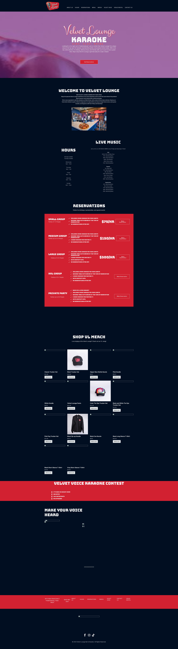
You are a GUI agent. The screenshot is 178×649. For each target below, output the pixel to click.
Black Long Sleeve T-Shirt (121, 436)
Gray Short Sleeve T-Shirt (75, 467)
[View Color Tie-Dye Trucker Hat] (100, 391)
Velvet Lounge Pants (74, 403)
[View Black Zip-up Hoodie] (77, 424)
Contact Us (128, 7)
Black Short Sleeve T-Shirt (53, 467)
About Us (70, 7)
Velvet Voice (108, 7)
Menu (94, 7)
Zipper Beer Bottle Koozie (98, 372)
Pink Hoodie (117, 372)
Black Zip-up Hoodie (74, 436)
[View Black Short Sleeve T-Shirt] (54, 455)
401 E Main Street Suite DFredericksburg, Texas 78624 (52, 600)
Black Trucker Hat (73, 372)
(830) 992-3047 (67, 600)
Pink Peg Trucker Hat (51, 436)
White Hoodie (49, 403)
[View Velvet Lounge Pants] (77, 391)
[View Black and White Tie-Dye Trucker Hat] (123, 391)
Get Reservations (89, 62)
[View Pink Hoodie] (123, 359)
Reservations (85, 7)
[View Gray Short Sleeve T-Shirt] (77, 455)
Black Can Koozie (95, 436)
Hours (77, 7)
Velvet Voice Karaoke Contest (89, 483)
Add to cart (48, 377)
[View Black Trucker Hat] (77, 359)
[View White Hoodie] (54, 391)
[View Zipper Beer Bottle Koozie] (100, 359)
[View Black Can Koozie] (100, 424)
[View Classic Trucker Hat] (54, 359)
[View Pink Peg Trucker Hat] (54, 424)
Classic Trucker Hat (51, 372)
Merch (100, 7)
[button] (73, 119)
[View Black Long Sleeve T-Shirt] (123, 424)
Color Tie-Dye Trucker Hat (98, 403)
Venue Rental (118, 7)
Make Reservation (122, 221)
